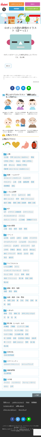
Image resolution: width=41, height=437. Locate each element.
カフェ (17, 266)
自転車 (34, 338)
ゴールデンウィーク (10, 242)
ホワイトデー (25, 246)
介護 (19, 182)
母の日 (19, 253)
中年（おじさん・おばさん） (19, 157)
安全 (10, 229)
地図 (5, 291)
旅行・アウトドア (9, 253)
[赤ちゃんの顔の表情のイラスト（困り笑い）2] (8, 122)
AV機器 (6, 326)
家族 (32, 157)
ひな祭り (16, 246)
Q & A (32, 4)
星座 (32, 300)
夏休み (19, 249)
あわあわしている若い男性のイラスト (8, 113)
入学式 (6, 249)
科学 (17, 199)
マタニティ (7, 182)
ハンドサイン (16, 382)
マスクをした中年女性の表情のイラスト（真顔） (20, 113)
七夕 (33, 246)
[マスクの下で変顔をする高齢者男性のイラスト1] (32, 122)
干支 (10, 313)
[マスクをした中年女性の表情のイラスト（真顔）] (20, 104)
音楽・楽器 (28, 278)
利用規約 (16, 8)
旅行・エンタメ (9, 199)
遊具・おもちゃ (18, 342)
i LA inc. (18, 430)
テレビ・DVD (8, 274)
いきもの (10, 310)
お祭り (19, 238)
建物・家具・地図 (13, 288)
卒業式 (12, 249)
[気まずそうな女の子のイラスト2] (20, 122)
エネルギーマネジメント (12, 364)
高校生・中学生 (22, 165)
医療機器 (7, 186)
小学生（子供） (9, 161)
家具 (10, 291)
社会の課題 (11, 225)
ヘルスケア (26, 178)
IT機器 (13, 326)
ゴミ (26, 330)
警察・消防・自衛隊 (19, 203)
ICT (4, 77)
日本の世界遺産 (9, 355)
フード (14, 195)
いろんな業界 (11, 192)
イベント (10, 235)
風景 (9, 304)
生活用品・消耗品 (24, 338)
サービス (7, 195)
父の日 (26, 253)
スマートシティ (12, 361)
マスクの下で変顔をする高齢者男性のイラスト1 (32, 131)
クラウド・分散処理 (14, 212)
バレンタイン (32, 242)
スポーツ (26, 270)
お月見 (6, 238)
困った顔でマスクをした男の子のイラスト (32, 113)
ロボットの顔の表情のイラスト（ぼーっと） (20, 29)
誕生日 (11, 257)
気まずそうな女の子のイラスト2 (20, 131)
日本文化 (10, 352)
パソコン (22, 216)
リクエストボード (32, 8)
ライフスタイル (12, 263)
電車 (26, 342)
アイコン (7, 382)
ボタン (6, 386)
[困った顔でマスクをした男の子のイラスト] (32, 104)
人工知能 (22, 220)
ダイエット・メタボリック (12, 178)
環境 (25, 229)
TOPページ (6, 402)
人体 (14, 182)
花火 (5, 257)
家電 (26, 334)
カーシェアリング (27, 364)
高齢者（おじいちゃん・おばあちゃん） (17, 169)
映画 (27, 274)
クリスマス (33, 238)
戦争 (15, 229)
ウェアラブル (8, 330)
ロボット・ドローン (11, 77)
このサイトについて (16, 4)
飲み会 (6, 282)
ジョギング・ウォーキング (12, 270)
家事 (22, 274)
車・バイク (7, 342)
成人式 (25, 249)
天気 (21, 300)
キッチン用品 (19, 330)
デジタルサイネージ (10, 216)
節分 (31, 253)
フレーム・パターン (29, 382)
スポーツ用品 (8, 334)
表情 (8, 75)
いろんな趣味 (8, 266)
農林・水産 (31, 203)
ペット (17, 274)
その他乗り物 (19, 334)
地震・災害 (11, 300)
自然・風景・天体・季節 (15, 297)
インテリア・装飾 (23, 326)
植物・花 (17, 313)
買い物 (21, 278)
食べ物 (32, 342)
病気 (13, 186)
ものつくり (21, 195)
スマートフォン (28, 212)
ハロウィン (7, 246)
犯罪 (20, 229)
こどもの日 (22, 242)
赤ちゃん (12, 165)
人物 (4, 75)
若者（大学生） (27, 161)
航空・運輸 (7, 203)
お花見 (25, 238)
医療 (32, 182)
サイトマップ (22, 410)
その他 (6, 157)
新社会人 (32, 249)
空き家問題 (7, 373)
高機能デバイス (32, 220)
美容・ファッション (27, 199)
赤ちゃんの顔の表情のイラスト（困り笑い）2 (8, 131)
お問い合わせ (20, 406)
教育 (29, 195)
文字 (11, 386)
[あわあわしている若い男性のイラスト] (8, 104)
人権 (5, 229)
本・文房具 (7, 338)
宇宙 (26, 300)
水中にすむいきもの (28, 313)
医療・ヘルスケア (13, 175)
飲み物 (6, 346)
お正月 (12, 238)
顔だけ (8, 66)
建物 (15, 291)
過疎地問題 (11, 370)
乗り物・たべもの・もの (15, 323)
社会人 (18, 161)
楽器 (14, 338)
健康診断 (26, 182)
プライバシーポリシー (9, 410)
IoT (5, 212)
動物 (5, 313)
